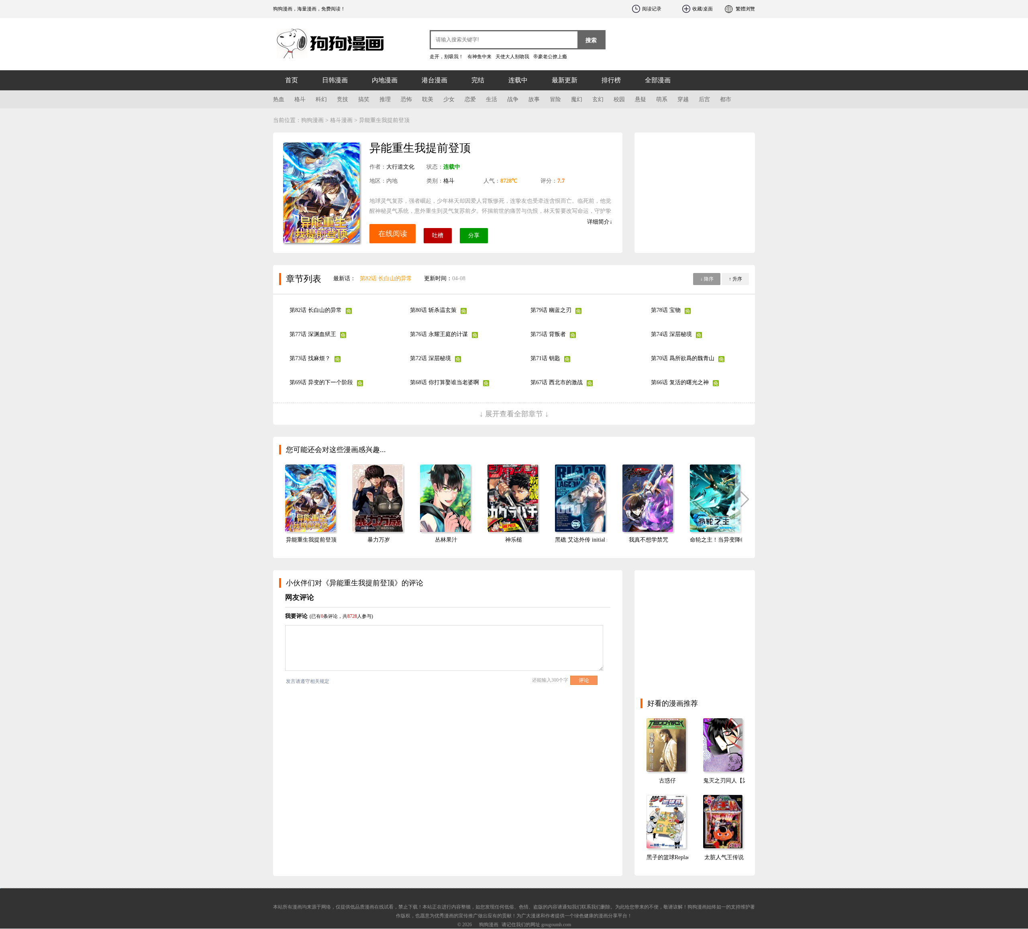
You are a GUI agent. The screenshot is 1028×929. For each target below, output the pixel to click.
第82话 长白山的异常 (386, 278)
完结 (477, 80)
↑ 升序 (735, 279)
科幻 (321, 99)
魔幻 (576, 99)
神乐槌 (513, 540)
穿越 (683, 99)
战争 (512, 99)
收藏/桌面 (702, 9)
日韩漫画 (335, 80)
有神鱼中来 (479, 56)
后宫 (704, 99)
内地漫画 (385, 80)
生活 (491, 99)
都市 (725, 99)
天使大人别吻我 (512, 56)
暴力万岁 (378, 540)
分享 (473, 235)
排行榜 (611, 80)
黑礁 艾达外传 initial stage (586, 540)
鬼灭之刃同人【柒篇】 (731, 781)
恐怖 (406, 99)
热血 (278, 99)
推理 (385, 99)
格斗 (300, 99)
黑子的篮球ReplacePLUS (676, 857)
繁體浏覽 (745, 9)
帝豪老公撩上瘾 (550, 56)
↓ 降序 (707, 279)
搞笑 (363, 99)
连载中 (518, 80)
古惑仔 (667, 781)
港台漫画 (434, 80)
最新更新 (564, 80)
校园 (619, 99)
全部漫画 (658, 80)
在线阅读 (392, 234)
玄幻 (598, 99)
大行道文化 (400, 167)
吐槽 (437, 235)
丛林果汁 (446, 540)
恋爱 (470, 99)
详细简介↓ (599, 222)
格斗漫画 (341, 120)
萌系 (661, 99)
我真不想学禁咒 (648, 540)
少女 (449, 99)
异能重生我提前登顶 (311, 540)
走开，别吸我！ (446, 56)
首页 (291, 80)
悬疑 (640, 99)
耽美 (427, 99)
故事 (534, 99)
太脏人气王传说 (724, 857)
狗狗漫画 (321, 40)
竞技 (342, 99)
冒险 (555, 99)
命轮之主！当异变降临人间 (723, 540)
